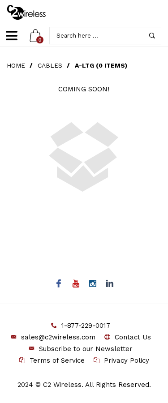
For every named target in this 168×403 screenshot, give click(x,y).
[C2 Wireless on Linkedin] (109, 284)
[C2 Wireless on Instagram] (92, 284)
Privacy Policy (126, 360)
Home (16, 65)
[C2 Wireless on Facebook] (58, 284)
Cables (50, 65)
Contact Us (133, 337)
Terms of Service (57, 360)
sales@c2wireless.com (58, 337)
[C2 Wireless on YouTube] (75, 284)
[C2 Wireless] (33, 12)
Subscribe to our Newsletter (86, 349)
